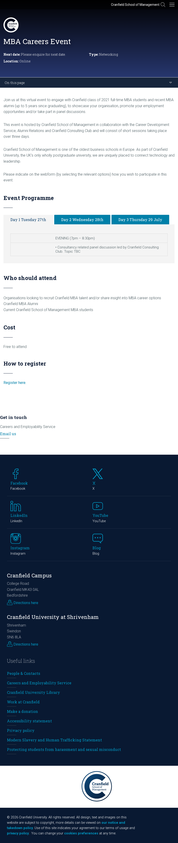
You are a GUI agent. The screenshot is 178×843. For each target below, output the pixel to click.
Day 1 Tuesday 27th (28, 219)
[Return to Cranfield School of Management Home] (11, 24)
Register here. (14, 382)
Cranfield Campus (29, 575)
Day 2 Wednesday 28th (82, 219)
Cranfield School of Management (135, 4)
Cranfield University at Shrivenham (53, 617)
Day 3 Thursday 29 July (140, 219)
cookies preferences (81, 833)
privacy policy (18, 833)
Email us (8, 433)
